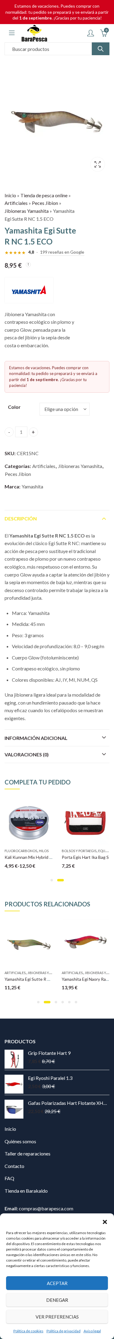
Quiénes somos (20, 1141)
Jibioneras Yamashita (27, 211)
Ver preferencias (57, 1316)
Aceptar (57, 1283)
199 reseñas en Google (62, 252)
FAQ (9, 1178)
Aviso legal (92, 1331)
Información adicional (36, 738)
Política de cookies (28, 1331)
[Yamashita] (29, 290)
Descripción (21, 518)
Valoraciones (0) (27, 754)
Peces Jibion (45, 203)
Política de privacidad (64, 1331)
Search (100, 48)
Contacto (14, 1166)
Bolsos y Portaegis (79, 851)
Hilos (44, 851)
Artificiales (16, 203)
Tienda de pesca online (43, 195)
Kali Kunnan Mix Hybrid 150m (32, 857)
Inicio (10, 195)
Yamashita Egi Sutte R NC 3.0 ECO (37, 979)
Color (14, 407)
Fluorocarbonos (21, 851)
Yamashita (32, 486)
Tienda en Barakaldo (26, 1191)
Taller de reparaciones (27, 1153)
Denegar (57, 1300)
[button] (105, 1221)
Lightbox (98, 164)
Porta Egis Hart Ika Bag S (85, 857)
